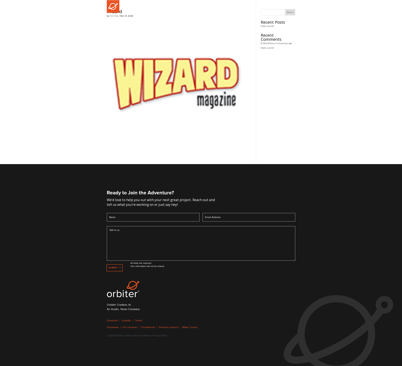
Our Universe (195, 6)
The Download (262, 6)
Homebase (177, 6)
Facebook (112, 320)
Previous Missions (238, 6)
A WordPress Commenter (274, 43)
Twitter (138, 320)
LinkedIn (126, 320)
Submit (113, 267)
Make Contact (286, 6)
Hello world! (267, 26)
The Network (215, 6)
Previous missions (168, 327)
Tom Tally (114, 16)
